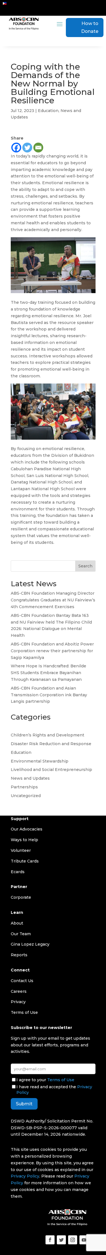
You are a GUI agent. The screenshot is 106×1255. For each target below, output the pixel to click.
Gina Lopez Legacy (30, 944)
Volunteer (21, 850)
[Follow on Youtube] (83, 1239)
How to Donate (89, 27)
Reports (19, 954)
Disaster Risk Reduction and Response (51, 743)
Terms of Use (60, 1079)
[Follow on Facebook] (50, 1239)
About (17, 923)
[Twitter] (27, 147)
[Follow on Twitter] (61, 1239)
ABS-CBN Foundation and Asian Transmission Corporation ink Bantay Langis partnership (49, 695)
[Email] (38, 147)
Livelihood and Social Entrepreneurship (51, 769)
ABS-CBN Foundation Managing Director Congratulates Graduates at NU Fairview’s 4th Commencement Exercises (53, 600)
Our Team (21, 933)
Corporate (21, 897)
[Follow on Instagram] (72, 1239)
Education (48, 110)
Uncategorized (26, 795)
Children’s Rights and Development (47, 735)
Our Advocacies (26, 829)
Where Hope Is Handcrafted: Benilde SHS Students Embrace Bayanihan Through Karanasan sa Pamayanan (48, 672)
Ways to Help (24, 839)
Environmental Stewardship (39, 761)
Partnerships (24, 786)
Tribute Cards (25, 861)
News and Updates (30, 778)
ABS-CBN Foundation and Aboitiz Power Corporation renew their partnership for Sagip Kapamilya (52, 651)
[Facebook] (16, 147)
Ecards (18, 871)
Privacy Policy (25, 1176)
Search (85, 566)
